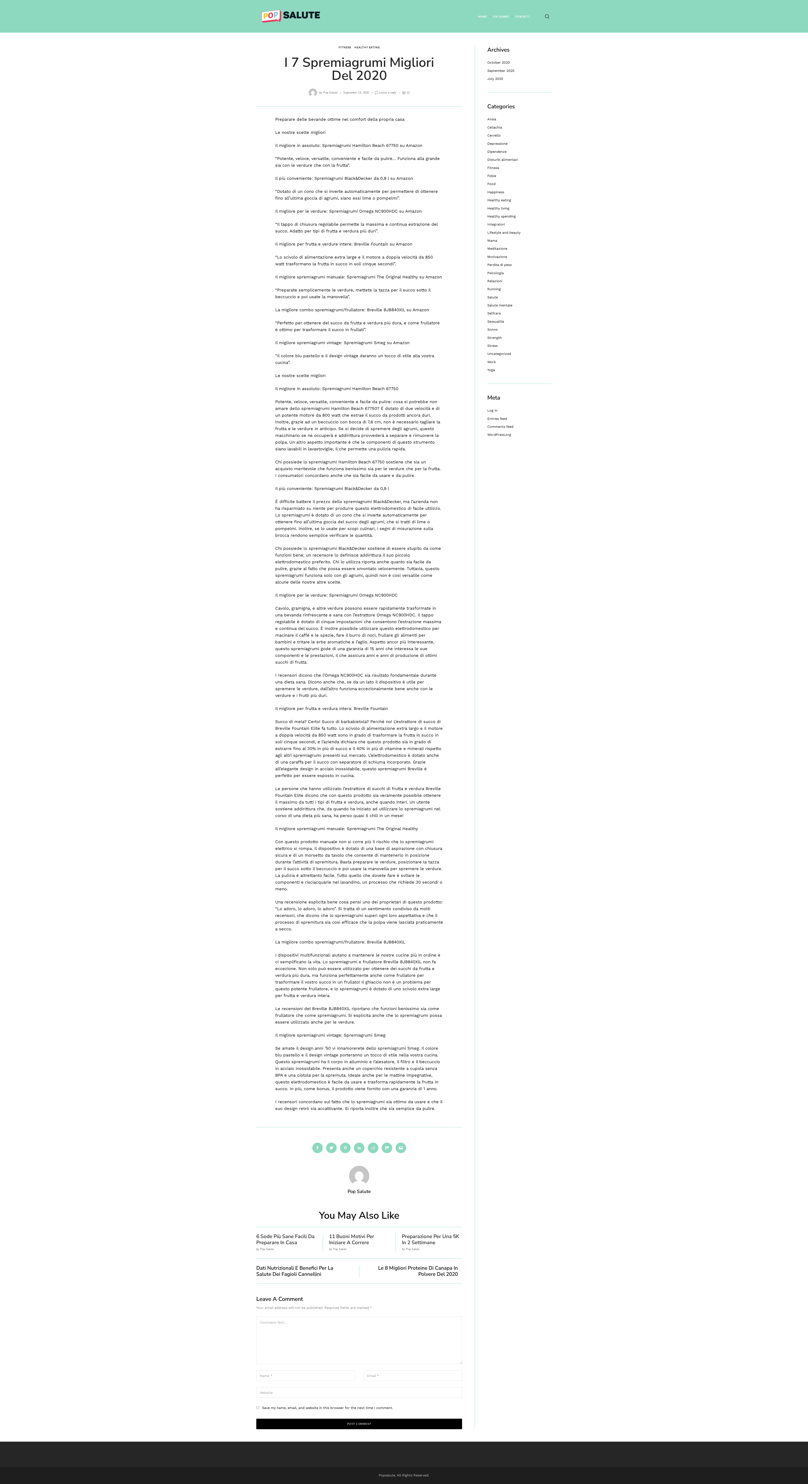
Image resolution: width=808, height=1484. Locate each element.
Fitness (345, 47)
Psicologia (495, 273)
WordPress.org (499, 435)
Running (494, 289)
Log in (492, 410)
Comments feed (500, 427)
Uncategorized (499, 354)
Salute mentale (499, 305)
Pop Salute (330, 92)
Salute (492, 297)
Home (482, 16)
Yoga (491, 370)
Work (491, 362)
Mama (492, 241)
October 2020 (498, 62)
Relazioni (494, 281)
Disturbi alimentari (502, 160)
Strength (494, 338)
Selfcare (494, 313)
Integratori (496, 224)
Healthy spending (501, 216)
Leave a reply (387, 92)
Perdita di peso (499, 265)
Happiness (495, 192)
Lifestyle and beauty (504, 233)
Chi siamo (501, 16)
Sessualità (495, 321)
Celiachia (494, 127)
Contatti (522, 16)
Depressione (497, 144)
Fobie (491, 176)
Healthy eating (367, 47)
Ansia (491, 119)
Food (491, 184)
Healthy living (498, 208)
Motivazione (497, 257)
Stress (492, 346)
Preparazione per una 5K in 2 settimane (430, 1239)
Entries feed (497, 419)
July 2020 (495, 79)
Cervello (494, 135)
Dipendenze (497, 152)
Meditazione (497, 249)
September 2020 (500, 71)
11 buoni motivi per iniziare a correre (351, 1239)
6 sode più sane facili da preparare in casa (285, 1239)
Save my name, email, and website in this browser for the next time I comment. (327, 1408)
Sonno (492, 329)
